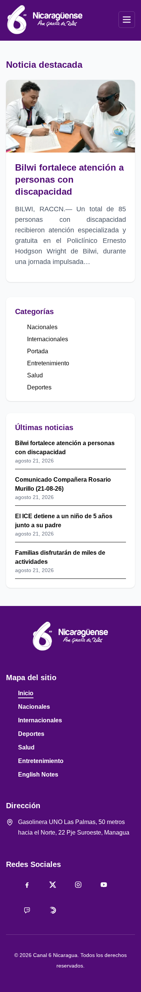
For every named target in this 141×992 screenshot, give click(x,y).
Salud (35, 375)
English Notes (38, 774)
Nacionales (42, 327)
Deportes (39, 387)
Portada (37, 351)
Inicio (25, 693)
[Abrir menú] (126, 19)
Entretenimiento (48, 363)
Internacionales (47, 339)
